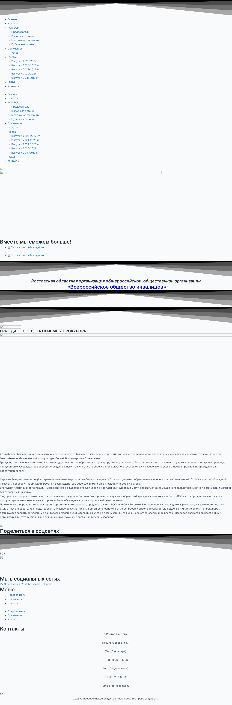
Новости (13, 23)
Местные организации (25, 40)
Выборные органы (22, 36)
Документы (15, 48)
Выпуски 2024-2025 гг (25, 65)
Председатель (20, 31)
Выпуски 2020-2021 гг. (25, 73)
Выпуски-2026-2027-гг (25, 61)
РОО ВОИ (13, 27)
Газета (12, 57)
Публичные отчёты (23, 44)
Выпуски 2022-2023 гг (25, 69)
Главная (13, 19)
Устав (14, 52)
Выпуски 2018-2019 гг (25, 77)
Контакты (13, 86)
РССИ (11, 81)
